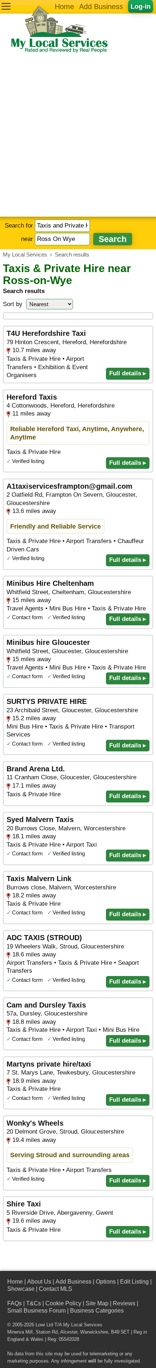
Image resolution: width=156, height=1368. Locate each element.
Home (64, 7)
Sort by (12, 304)
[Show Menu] (6, 6)
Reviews (124, 1303)
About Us (39, 1282)
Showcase (20, 1289)
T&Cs (33, 1303)
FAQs (14, 1303)
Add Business (101, 7)
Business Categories (97, 1310)
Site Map (97, 1303)
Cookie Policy (63, 1303)
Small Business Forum (36, 1310)
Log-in (141, 6)
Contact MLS (55, 1289)
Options (106, 1282)
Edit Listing (134, 1282)
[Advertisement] (78, 135)
